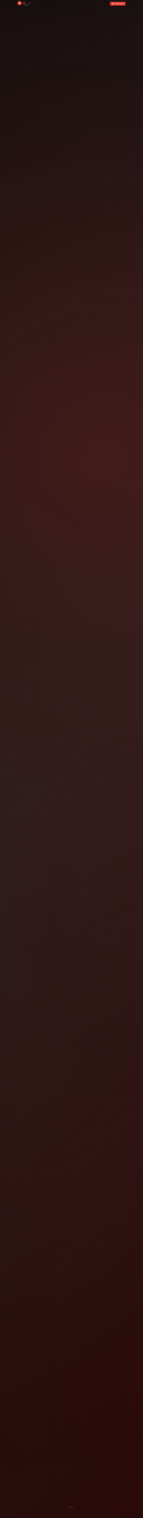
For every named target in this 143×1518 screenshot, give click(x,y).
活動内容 (81, 4)
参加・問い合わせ (118, 4)
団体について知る (87, 797)
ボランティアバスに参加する (62, 797)
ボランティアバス (93, 4)
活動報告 (105, 4)
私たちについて (70, 4)
